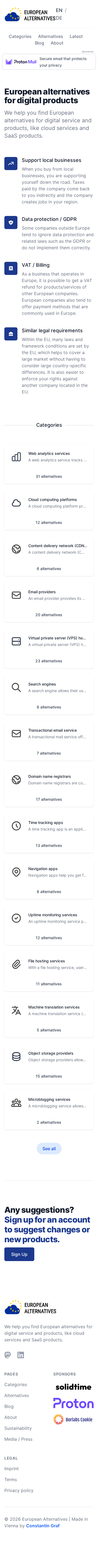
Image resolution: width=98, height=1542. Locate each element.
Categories (20, 36)
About (57, 43)
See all (49, 1148)
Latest (76, 36)
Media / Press (18, 1439)
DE (59, 18)
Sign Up (19, 1254)
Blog (39, 43)
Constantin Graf (43, 1525)
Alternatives (50, 36)
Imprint (11, 1468)
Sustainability (18, 1428)
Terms (10, 1479)
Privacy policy (18, 1490)
